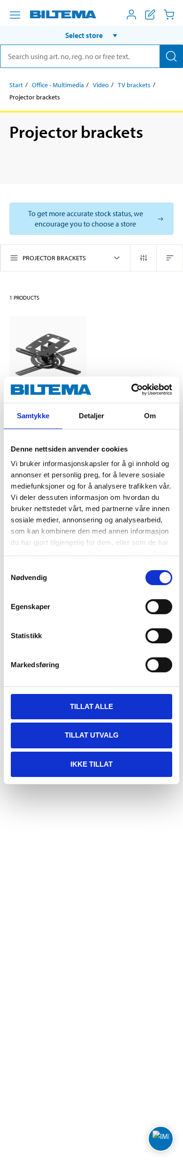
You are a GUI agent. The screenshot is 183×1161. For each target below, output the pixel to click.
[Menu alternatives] (15, 15)
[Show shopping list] (150, 14)
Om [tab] (150, 415)
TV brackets (134, 85)
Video (101, 85)
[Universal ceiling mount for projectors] (48, 354)
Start (16, 85)
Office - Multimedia (58, 85)
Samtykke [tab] (33, 415)
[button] (91, 35)
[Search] (171, 56)
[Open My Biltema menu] (131, 14)
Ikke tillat (91, 764)
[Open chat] (160, 1138)
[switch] (158, 606)
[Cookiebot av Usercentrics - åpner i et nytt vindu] (131, 390)
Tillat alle (91, 706)
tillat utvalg (92, 735)
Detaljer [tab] (92, 415)
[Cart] (169, 14)
